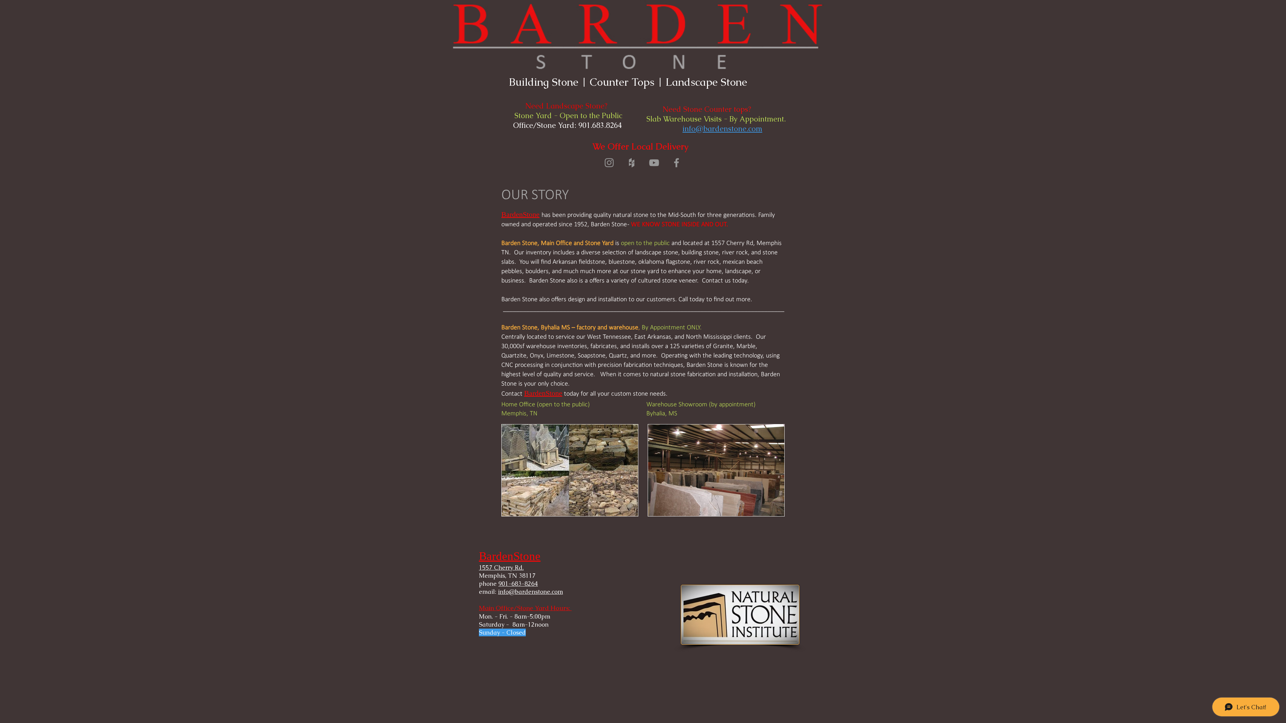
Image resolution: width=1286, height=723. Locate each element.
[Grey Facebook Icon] (676, 163)
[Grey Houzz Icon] (632, 163)
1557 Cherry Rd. (501, 567)
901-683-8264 (518, 583)
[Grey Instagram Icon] (609, 163)
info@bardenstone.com (722, 129)
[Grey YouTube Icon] (654, 163)
